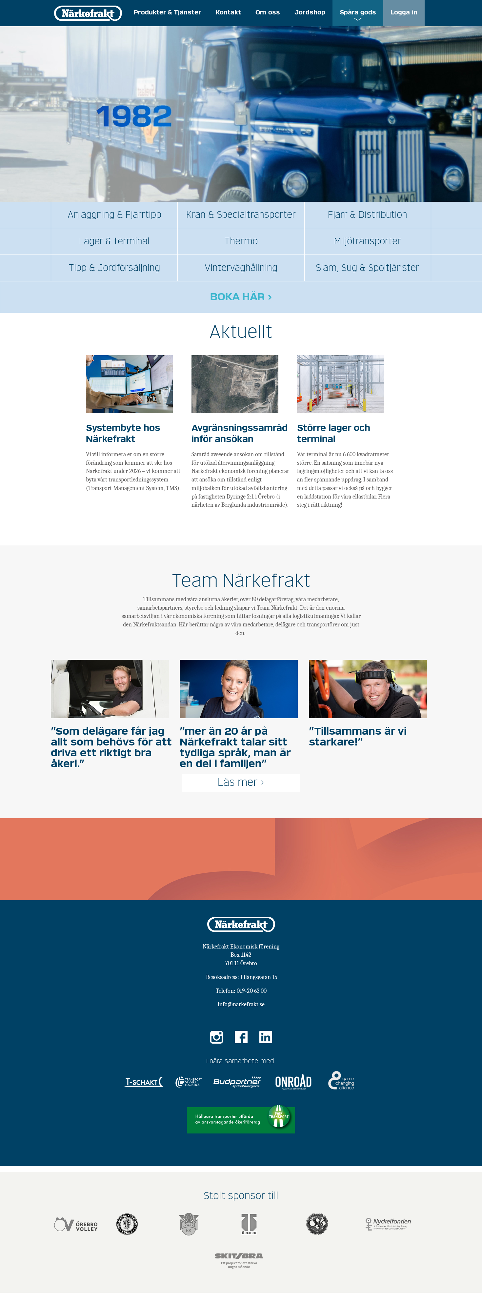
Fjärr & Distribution (367, 214)
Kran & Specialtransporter (241, 214)
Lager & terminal (114, 241)
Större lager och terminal (333, 434)
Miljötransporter (367, 241)
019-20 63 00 (252, 991)
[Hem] (88, 12)
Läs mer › (241, 782)
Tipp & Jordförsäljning (114, 268)
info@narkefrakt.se (241, 1004)
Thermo (241, 241)
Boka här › (241, 297)
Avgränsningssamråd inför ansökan (239, 434)
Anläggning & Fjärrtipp (114, 214)
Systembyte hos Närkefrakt (123, 434)
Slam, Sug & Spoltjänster (367, 268)
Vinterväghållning (241, 268)
